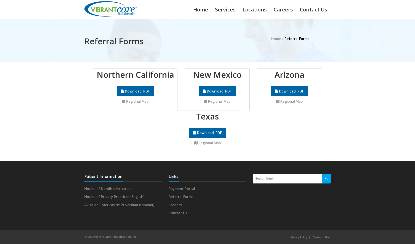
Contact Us (313, 9)
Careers (283, 9)
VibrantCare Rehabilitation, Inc (115, 237)
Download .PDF (137, 91)
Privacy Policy (299, 237)
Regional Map (137, 101)
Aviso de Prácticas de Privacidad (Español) (119, 205)
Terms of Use (321, 237)
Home (200, 9)
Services (225, 9)
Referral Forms (181, 196)
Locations (255, 9)
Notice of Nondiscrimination (108, 188)
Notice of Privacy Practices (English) (114, 196)
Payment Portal (182, 188)
